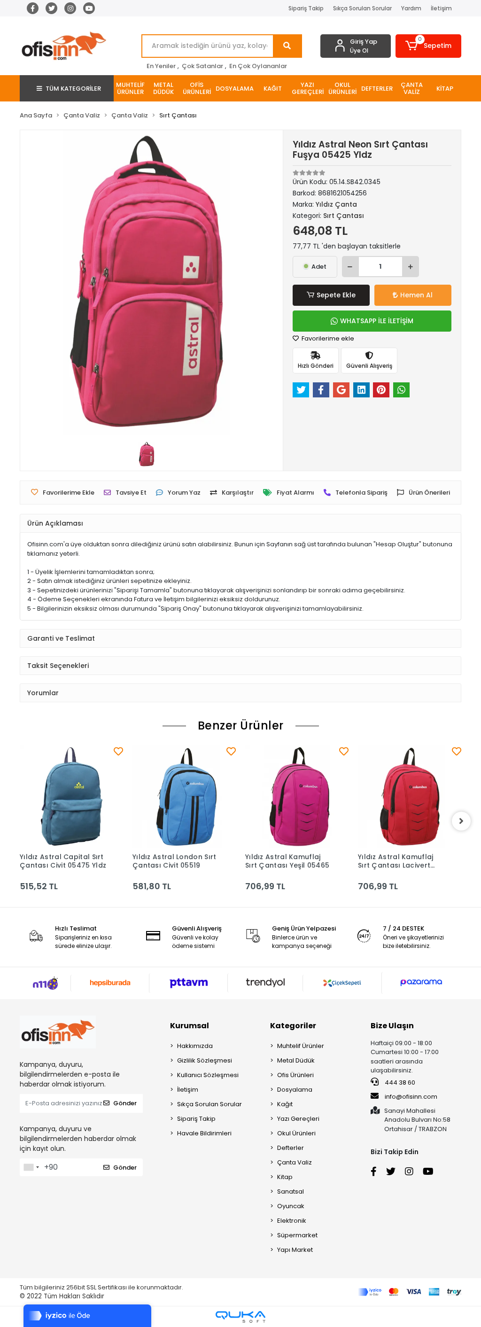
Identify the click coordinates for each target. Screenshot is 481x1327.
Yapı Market (295, 1249)
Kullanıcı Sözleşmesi (208, 1075)
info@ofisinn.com (411, 1096)
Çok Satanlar (202, 66)
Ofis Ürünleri (295, 1075)
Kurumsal (189, 1025)
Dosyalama (294, 1089)
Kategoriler (293, 1025)
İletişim (441, 8)
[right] (461, 821)
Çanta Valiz (294, 1162)
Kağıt (285, 1104)
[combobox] (31, 1167)
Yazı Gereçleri (298, 1118)
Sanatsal (290, 1191)
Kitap (285, 1176)
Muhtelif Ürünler (300, 1045)
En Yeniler (161, 66)
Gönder (125, 1103)
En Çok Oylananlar (258, 66)
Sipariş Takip (306, 8)
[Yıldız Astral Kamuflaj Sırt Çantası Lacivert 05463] (409, 796)
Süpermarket (297, 1235)
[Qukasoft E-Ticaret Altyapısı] (240, 1317)
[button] (428, 46)
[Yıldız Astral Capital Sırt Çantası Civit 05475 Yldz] (71, 796)
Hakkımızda (195, 1045)
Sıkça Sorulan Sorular (362, 8)
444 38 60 (399, 1082)
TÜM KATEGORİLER (73, 88)
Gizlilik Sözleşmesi (204, 1060)
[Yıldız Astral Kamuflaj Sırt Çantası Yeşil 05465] (297, 796)
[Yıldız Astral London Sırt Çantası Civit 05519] (184, 796)
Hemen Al (416, 295)
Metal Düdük (296, 1060)
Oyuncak (290, 1206)
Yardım (411, 8)
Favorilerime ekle (327, 338)
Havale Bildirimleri (204, 1133)
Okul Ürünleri (296, 1133)
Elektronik (291, 1220)
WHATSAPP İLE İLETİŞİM (376, 321)
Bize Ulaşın (392, 1025)
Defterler (290, 1147)
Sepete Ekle (336, 295)
